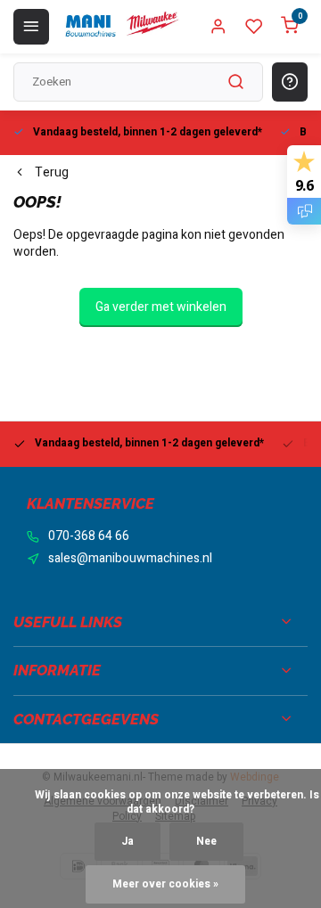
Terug (52, 173)
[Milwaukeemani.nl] (121, 26)
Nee (206, 841)
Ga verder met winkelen (160, 307)
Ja (127, 841)
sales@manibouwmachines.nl (130, 559)
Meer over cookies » (165, 884)
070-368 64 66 (88, 536)
